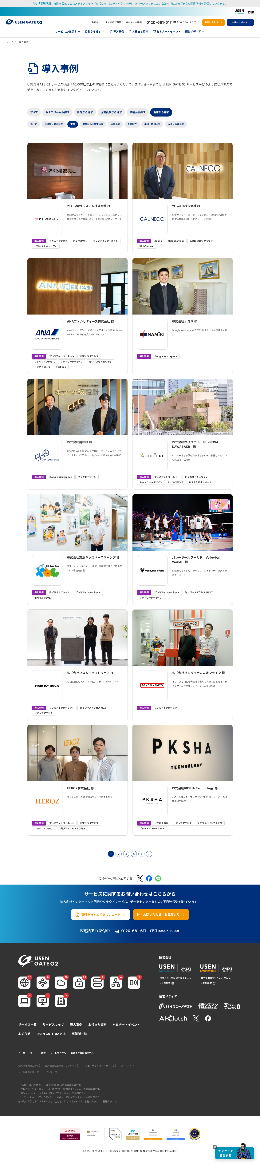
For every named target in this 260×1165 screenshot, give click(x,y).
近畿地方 (132, 124)
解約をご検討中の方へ (82, 1053)
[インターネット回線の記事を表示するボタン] (24, 983)
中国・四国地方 (152, 124)
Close (215, 1147)
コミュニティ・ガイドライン (97, 1065)
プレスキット (128, 1065)
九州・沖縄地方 (176, 124)
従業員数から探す (111, 112)
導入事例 (76, 1025)
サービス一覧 (27, 1025)
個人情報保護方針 (27, 1065)
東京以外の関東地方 (93, 124)
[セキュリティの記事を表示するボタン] (79, 983)
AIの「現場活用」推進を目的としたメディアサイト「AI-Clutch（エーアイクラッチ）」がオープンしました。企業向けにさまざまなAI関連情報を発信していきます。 (130, 3)
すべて (34, 112)
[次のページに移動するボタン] (149, 854)
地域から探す (161, 112)
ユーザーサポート (27, 1053)
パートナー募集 (134, 22)
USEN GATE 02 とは (51, 1034)
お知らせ (96, 22)
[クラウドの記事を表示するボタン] (61, 983)
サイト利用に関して (28, 1072)
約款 (43, 1053)
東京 (72, 124)
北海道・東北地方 (54, 124)
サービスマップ (53, 1025)
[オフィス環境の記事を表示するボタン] (61, 1001)
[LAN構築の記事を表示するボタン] (116, 983)
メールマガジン (58, 1053)
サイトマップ (50, 1072)
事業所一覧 (79, 1034)
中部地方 (115, 124)
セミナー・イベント (126, 1025)
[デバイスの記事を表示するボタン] (24, 1001)
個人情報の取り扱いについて (60, 1065)
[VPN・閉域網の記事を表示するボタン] (43, 983)
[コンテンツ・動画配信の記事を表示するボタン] (43, 1001)
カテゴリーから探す (57, 112)
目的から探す (85, 112)
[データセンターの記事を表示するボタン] (97, 983)
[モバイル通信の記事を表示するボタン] (134, 983)
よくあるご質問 (113, 22)
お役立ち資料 (97, 1025)
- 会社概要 (165, 983)
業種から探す (138, 112)
